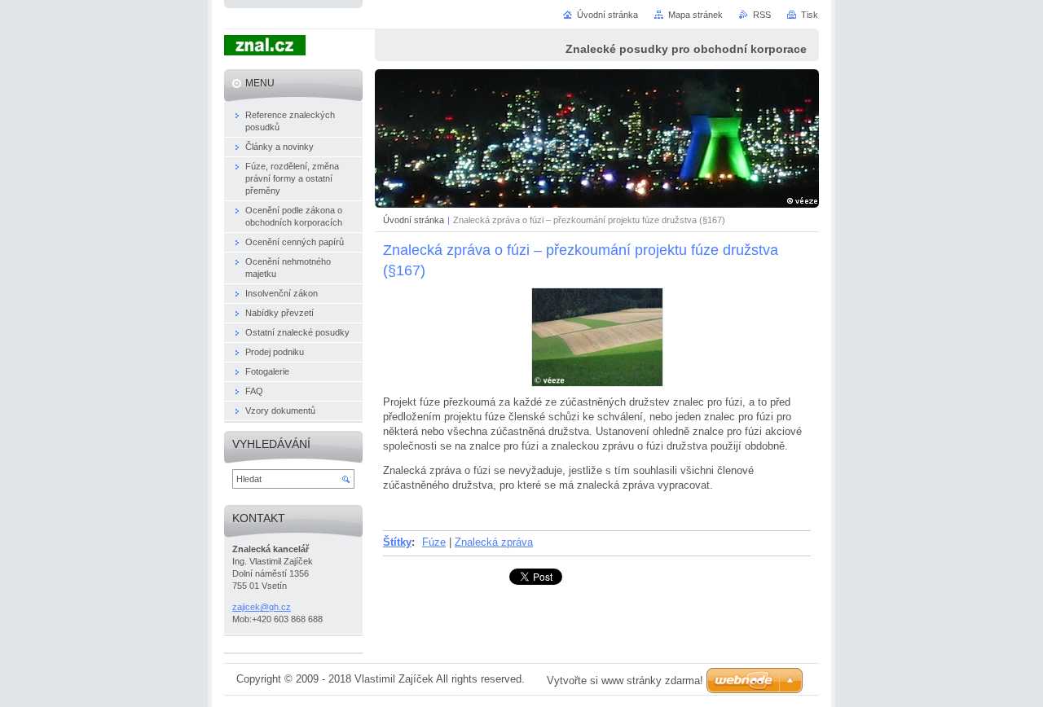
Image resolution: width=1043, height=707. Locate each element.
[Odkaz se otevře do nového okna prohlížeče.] (597, 383)
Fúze (434, 542)
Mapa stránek (695, 15)
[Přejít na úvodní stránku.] (265, 47)
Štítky (397, 542)
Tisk (809, 15)
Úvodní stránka (413, 220)
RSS (762, 15)
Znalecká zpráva (494, 542)
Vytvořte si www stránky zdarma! (625, 680)
